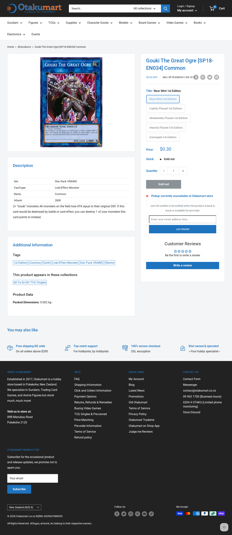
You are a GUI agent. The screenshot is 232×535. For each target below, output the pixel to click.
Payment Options (85, 396)
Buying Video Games (87, 408)
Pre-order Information (88, 426)
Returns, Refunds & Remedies (93, 402)
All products (24, 46)
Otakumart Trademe (141, 420)
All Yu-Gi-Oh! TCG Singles (30, 282)
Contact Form (191, 379)
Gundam (12, 22)
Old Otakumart (138, 402)
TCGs (51, 22)
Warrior (109, 262)
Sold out (163, 184)
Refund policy (83, 437)
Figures (33, 22)
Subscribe (19, 489)
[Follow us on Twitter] (123, 513)
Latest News (136, 390)
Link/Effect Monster (65, 262)
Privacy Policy (138, 414)
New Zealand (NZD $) (21, 507)
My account (185, 10)
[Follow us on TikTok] (151, 513)
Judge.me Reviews (141, 431)
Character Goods (98, 22)
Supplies (71, 22)
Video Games (174, 22)
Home (10, 46)
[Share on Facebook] (195, 77)
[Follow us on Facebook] (116, 513)
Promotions (136, 396)
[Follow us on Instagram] (130, 513)
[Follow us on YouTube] (144, 513)
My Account (136, 379)
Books (198, 22)
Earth (46, 262)
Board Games (147, 22)
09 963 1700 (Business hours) (202, 396)
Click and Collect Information (92, 390)
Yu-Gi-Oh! (151, 77)
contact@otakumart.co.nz (199, 390)
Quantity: (152, 171)
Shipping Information (88, 385)
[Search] (165, 8)
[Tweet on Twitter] (209, 77)
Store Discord (191, 412)
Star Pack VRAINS (91, 262)
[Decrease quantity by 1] (164, 171)
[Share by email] (216, 77)
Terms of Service (85, 431)
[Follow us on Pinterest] (137, 513)
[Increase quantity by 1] (183, 171)
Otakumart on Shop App (144, 426)
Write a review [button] (182, 265)
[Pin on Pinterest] (202, 77)
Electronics (14, 34)
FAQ (77, 379)
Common (35, 262)
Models (123, 22)
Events (36, 34)
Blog (131, 385)
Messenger (190, 385)
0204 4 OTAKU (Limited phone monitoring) (202, 404)
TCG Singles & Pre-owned (90, 414)
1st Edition (20, 262)
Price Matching (84, 420)
